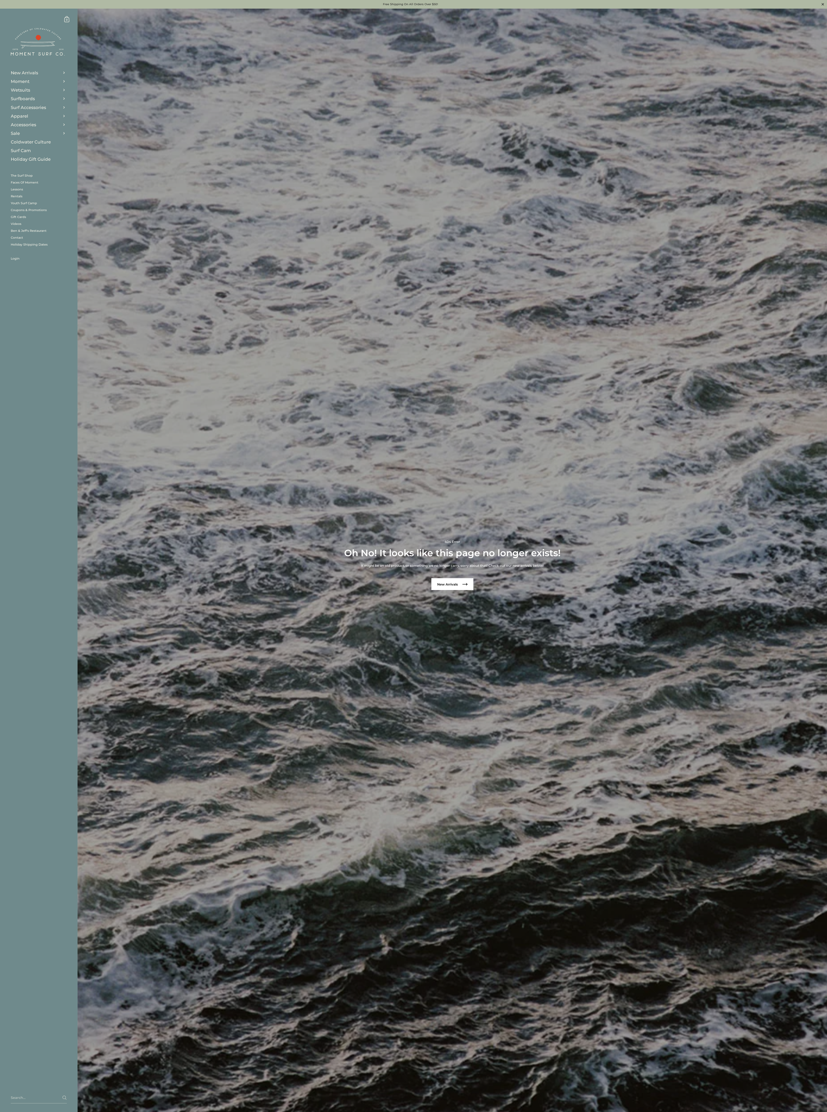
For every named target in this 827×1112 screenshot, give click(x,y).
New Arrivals (448, 584)
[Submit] (64, 1097)
